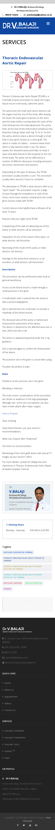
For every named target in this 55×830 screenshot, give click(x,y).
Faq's (7, 757)
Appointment (28, 606)
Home (8, 683)
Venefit (10, 751)
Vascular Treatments (15, 737)
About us (9, 689)
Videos (8, 703)
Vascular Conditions (14, 730)
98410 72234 (11, 14)
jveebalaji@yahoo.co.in (39, 14)
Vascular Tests (12, 744)
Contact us (10, 710)
